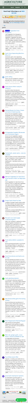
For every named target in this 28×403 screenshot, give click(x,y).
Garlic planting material (12, 278)
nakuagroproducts (9, 371)
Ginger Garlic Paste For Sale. (13, 200)
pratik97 (7, 194)
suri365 (6, 45)
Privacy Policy (13, 401)
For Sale (21, 50)
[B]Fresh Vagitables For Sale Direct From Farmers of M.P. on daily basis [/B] (15, 178)
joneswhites (7, 170)
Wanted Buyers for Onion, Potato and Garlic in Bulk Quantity (14, 111)
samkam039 (7, 81)
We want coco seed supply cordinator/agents (12, 218)
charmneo (7, 387)
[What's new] (22, 7)
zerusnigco (7, 350)
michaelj (7, 233)
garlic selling (8, 77)
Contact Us (4, 400)
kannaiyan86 (8, 328)
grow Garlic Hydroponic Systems (14, 376)
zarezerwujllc (8, 102)
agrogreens (7, 292)
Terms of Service (5, 401)
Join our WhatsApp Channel (17, 22)
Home (18, 401)
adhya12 (7, 213)
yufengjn (7, 314)
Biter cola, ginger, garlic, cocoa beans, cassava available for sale (14, 335)
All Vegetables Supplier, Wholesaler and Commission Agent (15, 133)
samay (6, 249)
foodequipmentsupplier (10, 69)
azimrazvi (7, 126)
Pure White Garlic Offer (11, 357)
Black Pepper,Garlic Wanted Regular (15, 321)
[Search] (24, 7)
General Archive (11, 73)
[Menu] (3, 7)
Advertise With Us (12, 400)
